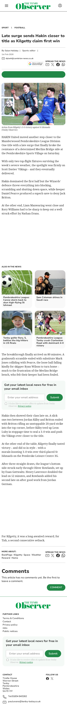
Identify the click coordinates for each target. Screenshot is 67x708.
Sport (5, 27)
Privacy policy (10, 624)
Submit (54, 397)
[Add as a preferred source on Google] (35, 63)
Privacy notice (24, 406)
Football (19, 27)
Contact (7, 621)
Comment (56, 587)
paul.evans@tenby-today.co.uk (24, 701)
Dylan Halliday (11, 50)
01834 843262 (19, 696)
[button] (6, 6)
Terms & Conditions (13, 618)
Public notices (10, 631)
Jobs (5, 628)
